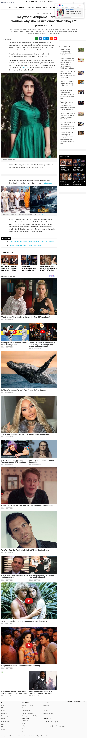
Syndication (26, 710)
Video (3, 729)
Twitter (50, 722)
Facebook (60, 722)
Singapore (25, 726)
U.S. (23, 731)
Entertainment (54, 7)
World (3, 710)
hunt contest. (47, 183)
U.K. (23, 728)
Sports (45, 7)
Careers (46, 710)
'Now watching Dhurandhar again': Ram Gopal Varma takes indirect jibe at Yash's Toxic (28, 270)
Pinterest (61, 726)
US (2, 707)
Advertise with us (27, 705)
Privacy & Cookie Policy (29, 716)
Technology (30, 7)
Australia (25, 720)
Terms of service (27, 713)
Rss (52, 726)
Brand (45, 707)
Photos (3, 727)
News (15, 7)
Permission (26, 707)
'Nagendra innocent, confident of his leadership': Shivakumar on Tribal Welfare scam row (67, 94)
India (2, 705)
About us (46, 705)
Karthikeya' (25, 67)
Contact (46, 716)
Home (9, 7)
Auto (2, 724)
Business (21, 7)
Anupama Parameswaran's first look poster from (25, 245)
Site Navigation (48, 713)
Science (38, 7)
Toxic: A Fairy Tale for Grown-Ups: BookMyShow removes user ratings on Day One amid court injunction (67, 105)
